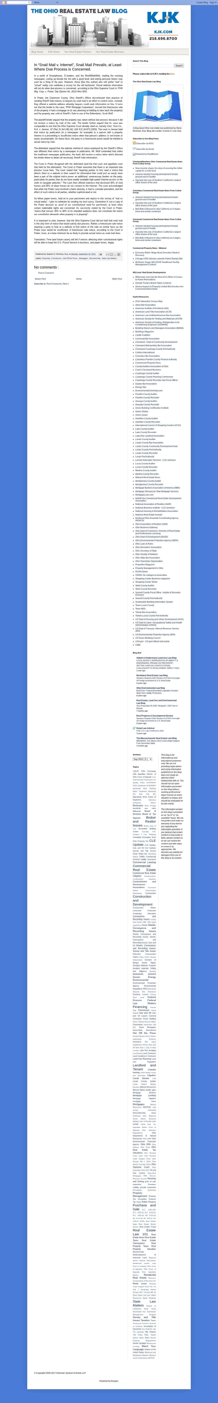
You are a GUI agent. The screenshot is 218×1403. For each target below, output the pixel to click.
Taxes (153, 1320)
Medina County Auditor (146, 470)
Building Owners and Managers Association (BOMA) (159, 328)
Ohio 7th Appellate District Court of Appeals (144, 1127)
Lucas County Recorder (146, 467)
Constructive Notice (144, 908)
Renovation (151, 1261)
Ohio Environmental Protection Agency (144, 1141)
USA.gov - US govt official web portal (152, 641)
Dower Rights (149, 963)
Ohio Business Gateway (146, 527)
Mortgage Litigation (144, 1098)
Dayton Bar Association (146, 384)
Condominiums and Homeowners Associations (144, 884)
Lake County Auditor (144, 429)
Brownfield (144, 829)
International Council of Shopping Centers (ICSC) (158, 425)
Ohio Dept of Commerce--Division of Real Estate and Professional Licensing (157, 532)
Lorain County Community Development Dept (156, 446)
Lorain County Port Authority (148, 449)
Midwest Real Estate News (147, 477)
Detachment (139, 960)
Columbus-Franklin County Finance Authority (156, 359)
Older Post (117, 279)
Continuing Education (144, 913)
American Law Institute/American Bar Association (158, 315)
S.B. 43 (153, 1287)
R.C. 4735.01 (139, 1212)
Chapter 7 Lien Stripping (144, 834)
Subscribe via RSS (144, 143)
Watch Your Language (144, 1348)
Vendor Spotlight (140, 1343)
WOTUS (151, 1358)
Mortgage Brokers (144, 1093)
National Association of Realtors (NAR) (153, 504)
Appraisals (138, 797)
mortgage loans (144, 1101)
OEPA (144, 1124)
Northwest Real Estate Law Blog (152, 675)
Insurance (139, 1042)
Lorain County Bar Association (149, 443)
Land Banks (138, 1053)
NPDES (136, 1121)
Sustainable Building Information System (154, 602)
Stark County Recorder (146, 589)
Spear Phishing (149, 1298)
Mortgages (83, 258)
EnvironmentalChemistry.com (148, 390)
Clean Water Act (140, 854)
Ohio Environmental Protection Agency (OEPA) (156, 540)
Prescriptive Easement (144, 1190)
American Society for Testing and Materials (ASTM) (158, 319)
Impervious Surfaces (144, 1039)
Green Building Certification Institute (152, 408)
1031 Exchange (148, 771)
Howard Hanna (139, 1036)
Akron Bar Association (145, 305)
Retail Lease (141, 1283)
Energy (152, 977)
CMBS (142, 857)
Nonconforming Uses (144, 1113)
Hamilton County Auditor (146, 418)
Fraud (153, 1010)
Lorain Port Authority (144, 456)
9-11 (154, 777)
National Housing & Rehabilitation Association (156, 511)
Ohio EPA (146, 1144)
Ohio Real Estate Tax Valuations (144, 1150)
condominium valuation (144, 879)
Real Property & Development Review (154, 716)
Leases (152, 1069)
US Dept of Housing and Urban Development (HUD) (159, 619)
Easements (140, 974)
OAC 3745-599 (145, 1121)
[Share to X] (115, 254)
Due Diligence (141, 971)
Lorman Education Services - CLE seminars (155, 460)
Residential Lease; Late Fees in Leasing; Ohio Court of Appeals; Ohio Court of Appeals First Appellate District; (144, 1269)
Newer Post (40, 279)
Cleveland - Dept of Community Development (156, 342)
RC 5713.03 (150, 1215)
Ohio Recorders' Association (148, 547)
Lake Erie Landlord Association (149, 436)
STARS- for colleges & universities (151, 575)
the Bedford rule (149, 1329)
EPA (145, 989)
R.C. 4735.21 (150, 1212)
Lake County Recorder (145, 432)
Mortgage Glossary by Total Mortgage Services (156, 491)
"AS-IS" (137, 771)
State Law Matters (109, 258)
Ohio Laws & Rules (144, 544)
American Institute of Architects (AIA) (152, 308)
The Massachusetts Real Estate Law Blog (156, 738)
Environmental (140, 980)
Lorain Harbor (141, 1084)
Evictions (137, 994)
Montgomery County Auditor (148, 481)
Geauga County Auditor (146, 401)
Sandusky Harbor (148, 1289)
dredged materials (141, 968)
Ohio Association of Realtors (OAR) (151, 524)
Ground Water (150, 1022)
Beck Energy (150, 806)
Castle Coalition (142, 335)
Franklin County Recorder (147, 397)
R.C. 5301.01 (139, 1215)
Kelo (138, 1048)
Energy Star (140, 387)
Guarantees (138, 1024)
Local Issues (142, 1078)
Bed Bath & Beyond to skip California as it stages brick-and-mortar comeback (157, 210)
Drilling (153, 968)
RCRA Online (141, 571)
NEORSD (148, 1107)
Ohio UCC (145, 1170)
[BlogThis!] (111, 254)
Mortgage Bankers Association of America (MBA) (157, 488)
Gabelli (136, 1013)
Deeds (145, 925)
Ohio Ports (146, 1147)
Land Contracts (149, 1053)
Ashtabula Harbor (144, 803)
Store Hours (150, 1309)
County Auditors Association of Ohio (151, 366)
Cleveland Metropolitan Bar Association (153, 345)
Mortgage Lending (144, 1095)
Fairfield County (149, 994)
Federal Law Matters (144, 1002)
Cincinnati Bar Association (147, 338)
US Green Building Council (147, 638)
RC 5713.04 (138, 1218)
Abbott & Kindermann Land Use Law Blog (156, 658)
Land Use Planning (142, 1059)
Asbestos (152, 800)
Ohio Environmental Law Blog (150, 688)
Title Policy (138, 1335)
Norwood (152, 1119)
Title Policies (150, 1332)
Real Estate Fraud (147, 1227)
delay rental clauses (147, 957)
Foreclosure (56, 258)
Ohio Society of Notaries (146, 554)
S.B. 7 (137, 1289)
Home (79, 279)
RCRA (143, 1221)
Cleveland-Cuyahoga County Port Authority (155, 349)
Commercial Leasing (144, 862)
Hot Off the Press (70, 258)
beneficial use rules (144, 808)
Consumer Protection (144, 911)
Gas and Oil (145, 1013)
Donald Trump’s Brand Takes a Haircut (153, 283)
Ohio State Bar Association (147, 558)
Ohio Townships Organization (149, 561)
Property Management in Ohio (149, 568)
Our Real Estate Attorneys (110, 51)
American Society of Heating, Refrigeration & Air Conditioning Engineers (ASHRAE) (157, 323)
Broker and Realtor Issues (144, 821)
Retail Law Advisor (145, 728)
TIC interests (139, 1332)
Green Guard (141, 415)
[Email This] (107, 254)
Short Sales (138, 1295)
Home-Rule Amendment (144, 1030)
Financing (46, 258)
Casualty (147, 832)
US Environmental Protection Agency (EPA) (155, 634)
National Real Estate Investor (148, 515)
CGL (154, 832)
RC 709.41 (148, 1218)
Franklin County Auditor (146, 394)
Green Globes (141, 411)
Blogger (114, 1381)
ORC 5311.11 (149, 1176)
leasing (136, 1072)
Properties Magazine (145, 564)
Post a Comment (46, 273)
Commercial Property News (148, 363)
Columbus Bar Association (147, 356)
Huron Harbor (150, 1036)
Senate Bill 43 (150, 1292)
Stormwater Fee (140, 1312)
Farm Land (140, 997)
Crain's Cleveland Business (148, 370)
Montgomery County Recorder (149, 484)
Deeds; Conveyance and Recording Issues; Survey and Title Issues (144, 948)
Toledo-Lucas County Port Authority (151, 615)
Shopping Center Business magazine (152, 578)
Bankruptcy (139, 805)
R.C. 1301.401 (149, 1210)
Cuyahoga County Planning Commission (154, 377)
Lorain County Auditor (145, 439)
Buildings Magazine (144, 331)
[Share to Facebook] (119, 254)
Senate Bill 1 (138, 1292)
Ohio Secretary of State (146, 551)
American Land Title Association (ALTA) (153, 312)
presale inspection (148, 1187)
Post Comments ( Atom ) (58, 284)
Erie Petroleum (149, 992)
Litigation (151, 1075)
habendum (148, 1025)
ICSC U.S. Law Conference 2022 (150, 731)
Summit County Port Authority (148, 598)
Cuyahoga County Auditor (147, 373)
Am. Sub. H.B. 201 (144, 794)
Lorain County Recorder (146, 453)
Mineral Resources (148, 1087)
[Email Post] (100, 254)
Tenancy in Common (141, 1323)
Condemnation (150, 876)
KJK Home (54, 51)
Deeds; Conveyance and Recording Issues (144, 928)
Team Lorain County (144, 605)
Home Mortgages (147, 1027)
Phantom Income (140, 1179)
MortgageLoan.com (144, 495)
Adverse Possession (145, 780)
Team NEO (140, 609)
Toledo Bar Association (146, 612)
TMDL (147, 1335)
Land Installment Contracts (144, 1056)
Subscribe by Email (145, 149)
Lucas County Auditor (145, 463)
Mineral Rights (139, 1090)
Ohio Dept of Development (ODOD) (151, 537)
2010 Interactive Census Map (148, 301)
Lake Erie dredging (148, 1050)
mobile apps (151, 1090)
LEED (143, 1073)
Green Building (149, 1019)
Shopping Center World (146, 582)
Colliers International (145, 352)
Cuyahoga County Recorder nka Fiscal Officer (156, 380)
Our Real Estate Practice (78, 51)
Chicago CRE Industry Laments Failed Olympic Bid (158, 258)
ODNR (137, 1124)
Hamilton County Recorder (147, 422)
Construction (150, 893)
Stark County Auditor (144, 585)
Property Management (141, 1194)
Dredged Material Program (144, 965)
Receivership (95, 258)
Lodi (154, 1078)
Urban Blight (144, 1338)
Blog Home (37, 51)
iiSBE (138, 645)
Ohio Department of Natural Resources (144, 1136)
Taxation (146, 1320)
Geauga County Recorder (147, 404)
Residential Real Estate (144, 1276)
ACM (135, 780)
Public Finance (149, 1202)
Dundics (153, 971)
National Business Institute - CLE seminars (155, 508)
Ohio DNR (147, 1139)
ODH (154, 1121)
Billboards (139, 811)
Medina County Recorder (147, 474)
